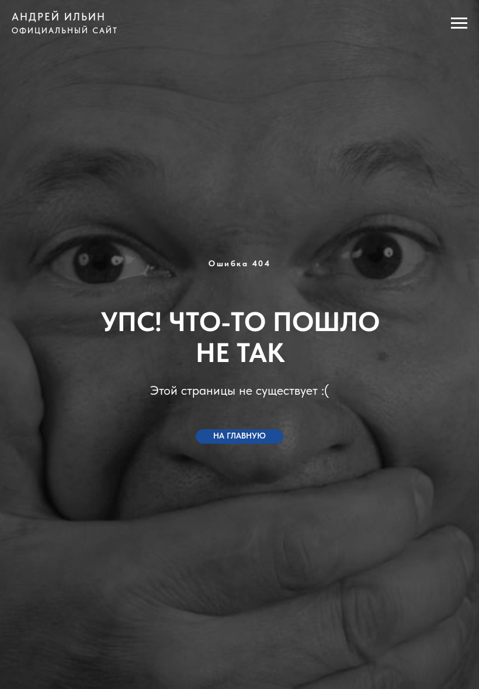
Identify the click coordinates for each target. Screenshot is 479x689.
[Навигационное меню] (459, 23)
